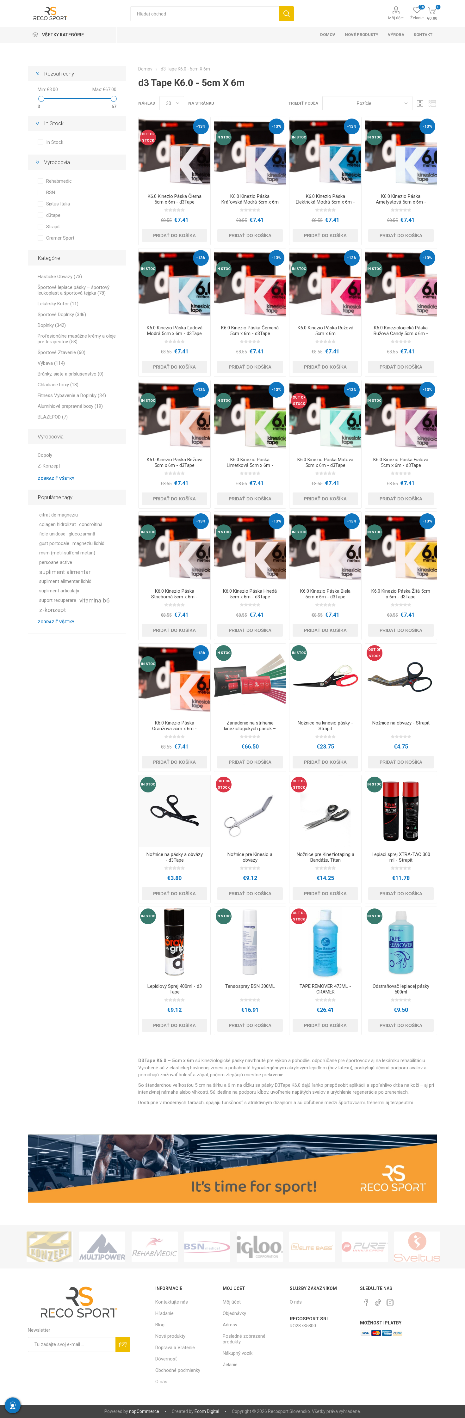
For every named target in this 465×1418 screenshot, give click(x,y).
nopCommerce (144, 1411)
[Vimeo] (378, 1301)
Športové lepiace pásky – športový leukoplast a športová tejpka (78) (73, 290)
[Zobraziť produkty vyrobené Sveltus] (365, 1247)
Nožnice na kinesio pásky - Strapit (325, 725)
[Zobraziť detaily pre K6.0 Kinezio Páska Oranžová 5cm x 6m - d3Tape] (174, 679)
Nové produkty (170, 1336)
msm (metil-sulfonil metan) (67, 553)
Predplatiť (122, 1344)
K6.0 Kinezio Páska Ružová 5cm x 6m (325, 330)
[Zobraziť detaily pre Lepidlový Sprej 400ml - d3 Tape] (174, 943)
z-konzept (52, 610)
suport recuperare (57, 600)
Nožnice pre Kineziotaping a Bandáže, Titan (325, 857)
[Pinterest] (366, 1303)
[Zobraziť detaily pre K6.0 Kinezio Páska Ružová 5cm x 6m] (325, 284)
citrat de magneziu (58, 515)
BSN (50, 192)
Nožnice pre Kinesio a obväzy (249, 857)
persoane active (55, 562)
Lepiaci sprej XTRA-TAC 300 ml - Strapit (401, 857)
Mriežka (420, 103)
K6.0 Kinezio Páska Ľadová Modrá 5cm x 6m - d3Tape (174, 330)
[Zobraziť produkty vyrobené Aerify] (417, 1247)
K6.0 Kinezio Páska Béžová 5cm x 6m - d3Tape (174, 462)
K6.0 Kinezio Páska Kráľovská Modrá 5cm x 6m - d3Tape (250, 202)
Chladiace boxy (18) (58, 385)
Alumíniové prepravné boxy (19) (70, 406)
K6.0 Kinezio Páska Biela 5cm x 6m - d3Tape (325, 594)
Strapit (53, 226)
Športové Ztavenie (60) (61, 352)
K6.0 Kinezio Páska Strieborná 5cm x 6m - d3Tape (174, 596)
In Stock (54, 142)
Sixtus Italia (58, 204)
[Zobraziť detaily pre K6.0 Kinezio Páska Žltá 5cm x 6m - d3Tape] (401, 548)
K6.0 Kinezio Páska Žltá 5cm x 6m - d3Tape (400, 594)
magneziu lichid (88, 543)
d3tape (53, 215)
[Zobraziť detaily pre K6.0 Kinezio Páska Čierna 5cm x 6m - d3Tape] (174, 153)
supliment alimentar (65, 572)
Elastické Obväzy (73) (60, 276)
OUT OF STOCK (148, 137)
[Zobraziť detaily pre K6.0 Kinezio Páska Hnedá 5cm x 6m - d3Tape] (250, 548)
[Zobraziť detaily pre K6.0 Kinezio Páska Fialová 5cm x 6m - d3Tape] (401, 416)
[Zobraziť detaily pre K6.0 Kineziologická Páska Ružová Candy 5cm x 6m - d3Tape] (401, 284)
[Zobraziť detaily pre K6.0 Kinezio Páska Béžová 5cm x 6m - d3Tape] (174, 416)
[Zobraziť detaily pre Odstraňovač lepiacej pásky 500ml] (401, 943)
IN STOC (223, 137)
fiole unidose (52, 534)
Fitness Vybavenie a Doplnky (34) (72, 395)
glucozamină (82, 534)
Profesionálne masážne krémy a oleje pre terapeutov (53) (77, 339)
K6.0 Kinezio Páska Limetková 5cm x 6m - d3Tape (250, 465)
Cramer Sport (60, 238)
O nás (161, 1381)
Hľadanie (286, 13)
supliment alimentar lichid (65, 581)
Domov (145, 68)
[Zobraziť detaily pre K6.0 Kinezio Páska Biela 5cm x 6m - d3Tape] (325, 548)
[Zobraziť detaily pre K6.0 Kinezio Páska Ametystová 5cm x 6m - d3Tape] (401, 153)
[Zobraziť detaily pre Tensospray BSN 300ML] (250, 943)
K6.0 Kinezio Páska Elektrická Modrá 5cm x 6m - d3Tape (325, 202)
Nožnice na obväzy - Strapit (401, 723)
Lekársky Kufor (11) (58, 304)
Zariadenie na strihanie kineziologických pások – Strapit (250, 728)
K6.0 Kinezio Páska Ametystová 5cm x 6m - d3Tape (401, 202)
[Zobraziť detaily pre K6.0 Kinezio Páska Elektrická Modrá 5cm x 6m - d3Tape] (325, 153)
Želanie (230, 1364)
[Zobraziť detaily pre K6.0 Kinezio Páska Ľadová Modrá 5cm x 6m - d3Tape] (174, 284)
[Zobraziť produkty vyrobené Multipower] (50, 1247)
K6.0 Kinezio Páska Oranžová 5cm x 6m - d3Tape (174, 728)
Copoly (45, 455)
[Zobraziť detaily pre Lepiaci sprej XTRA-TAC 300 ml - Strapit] (401, 811)
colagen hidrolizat (57, 524)
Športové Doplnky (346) (62, 314)
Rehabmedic (59, 181)
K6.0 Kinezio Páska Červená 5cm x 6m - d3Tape (250, 330)
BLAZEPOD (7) (53, 417)
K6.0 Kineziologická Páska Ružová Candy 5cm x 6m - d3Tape (401, 333)
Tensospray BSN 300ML (250, 986)
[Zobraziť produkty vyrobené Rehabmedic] (102, 1247)
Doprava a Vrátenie (175, 1347)
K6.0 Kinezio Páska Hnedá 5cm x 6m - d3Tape (250, 594)
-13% (201, 126)
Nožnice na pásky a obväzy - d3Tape (174, 857)
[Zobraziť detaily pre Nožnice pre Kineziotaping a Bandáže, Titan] (325, 811)
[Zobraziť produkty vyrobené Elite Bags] (260, 1247)
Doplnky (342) (52, 325)
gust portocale (54, 543)
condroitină (90, 524)
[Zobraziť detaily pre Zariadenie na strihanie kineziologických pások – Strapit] (250, 679)
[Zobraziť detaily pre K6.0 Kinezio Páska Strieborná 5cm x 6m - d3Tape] (174, 548)
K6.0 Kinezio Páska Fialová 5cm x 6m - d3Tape (400, 462)
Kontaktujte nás (171, 1302)
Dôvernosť (166, 1359)
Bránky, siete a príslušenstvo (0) (70, 374)
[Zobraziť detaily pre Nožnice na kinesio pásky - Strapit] (325, 679)
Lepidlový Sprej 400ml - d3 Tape (174, 989)
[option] (49, 1247)
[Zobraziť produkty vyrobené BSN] (155, 1247)
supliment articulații (59, 591)
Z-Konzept (49, 466)
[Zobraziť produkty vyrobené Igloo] (207, 1247)
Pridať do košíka (174, 235)
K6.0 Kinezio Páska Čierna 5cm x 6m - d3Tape (175, 199)
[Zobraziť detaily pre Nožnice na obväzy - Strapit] (401, 679)
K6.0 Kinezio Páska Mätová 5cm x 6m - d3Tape (325, 462)
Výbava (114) (51, 363)
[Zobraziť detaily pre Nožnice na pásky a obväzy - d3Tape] (174, 811)
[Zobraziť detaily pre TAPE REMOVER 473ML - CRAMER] (325, 943)
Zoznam (432, 103)
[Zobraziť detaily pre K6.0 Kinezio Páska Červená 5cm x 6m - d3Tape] (250, 284)
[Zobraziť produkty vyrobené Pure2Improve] (312, 1247)
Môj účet (396, 17)
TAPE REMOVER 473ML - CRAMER (325, 989)
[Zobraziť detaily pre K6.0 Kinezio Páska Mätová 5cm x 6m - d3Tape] (325, 416)
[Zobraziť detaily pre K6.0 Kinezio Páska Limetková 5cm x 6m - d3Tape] (250, 416)
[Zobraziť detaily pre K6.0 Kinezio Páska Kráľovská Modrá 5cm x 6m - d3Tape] (250, 153)
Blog (159, 1325)
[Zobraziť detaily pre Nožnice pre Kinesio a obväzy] (250, 811)
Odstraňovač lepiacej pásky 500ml (401, 989)
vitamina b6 (94, 600)
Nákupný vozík (237, 1353)
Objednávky (234, 1313)
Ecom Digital (207, 1411)
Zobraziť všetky (56, 478)
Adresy (230, 1325)
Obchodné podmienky (177, 1370)
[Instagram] (390, 1303)
